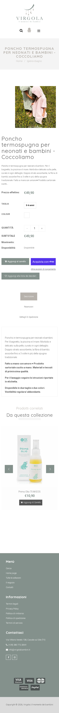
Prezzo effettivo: (10, 192)
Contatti (9, 587)
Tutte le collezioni (13, 578)
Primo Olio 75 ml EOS (29, 491)
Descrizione (29, 296)
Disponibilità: (8, 247)
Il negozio (10, 582)
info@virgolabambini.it (19, 649)
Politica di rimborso (15, 613)
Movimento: (7, 242)
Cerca (8, 568)
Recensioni (28, 307)
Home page (11, 573)
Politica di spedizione (15, 618)
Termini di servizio (14, 623)
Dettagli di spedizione (29, 317)
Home (19, 61)
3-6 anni (30, 205)
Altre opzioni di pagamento (43, 269)
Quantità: (7, 227)
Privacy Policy (12, 608)
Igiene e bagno (34, 61)
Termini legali (12, 604)
